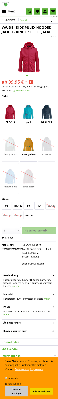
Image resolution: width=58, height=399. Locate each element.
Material (8, 294)
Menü (11, 11)
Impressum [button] (36, 369)
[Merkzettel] (37, 11)
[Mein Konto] (45, 11)
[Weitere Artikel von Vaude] (53, 37)
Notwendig (13, 378)
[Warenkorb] (53, 11)
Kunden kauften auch (15, 330)
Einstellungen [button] (13, 383)
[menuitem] (8, 11)
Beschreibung (10, 275)
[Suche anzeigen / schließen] (29, 11)
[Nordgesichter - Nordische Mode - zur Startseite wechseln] (29, 4)
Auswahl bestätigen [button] (16, 391)
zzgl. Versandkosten (20, 90)
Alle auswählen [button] (41, 391)
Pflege (6, 306)
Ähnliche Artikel (12, 322)
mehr (16, 285)
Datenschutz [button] (22, 369)
